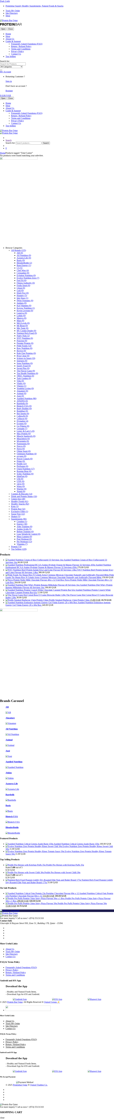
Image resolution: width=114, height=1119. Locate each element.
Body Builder (24, 408)
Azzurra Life (24, 258)
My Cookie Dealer (26, 330)
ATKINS (22, 401)
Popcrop (22, 341)
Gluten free (18, 499)
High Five (23, 293)
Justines (22, 303)
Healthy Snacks (20, 504)
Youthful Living (25, 388)
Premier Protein (25, 343)
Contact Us (16, 54)
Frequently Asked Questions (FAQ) (26, 44)
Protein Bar (18, 509)
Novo (21, 448)
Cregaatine (23, 273)
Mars (20, 320)
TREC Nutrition (25, 376)
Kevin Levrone (25, 310)
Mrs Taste (22, 328)
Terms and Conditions (20, 49)
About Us (10, 39)
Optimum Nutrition (27, 454)
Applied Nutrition (26, 398)
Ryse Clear (23, 356)
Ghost (21, 288)
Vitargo (21, 386)
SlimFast (22, 476)
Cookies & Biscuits (21, 494)
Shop (8, 16)
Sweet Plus (23, 368)
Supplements (19, 519)
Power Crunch (25, 459)
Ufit (20, 479)
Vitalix (21, 383)
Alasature (22, 391)
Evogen (22, 423)
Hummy (22, 295)
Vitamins (22, 544)
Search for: (5, 61)
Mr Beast (22, 325)
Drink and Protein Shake (24, 496)
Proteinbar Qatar (20, 1085)
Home (8, 34)
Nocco (21, 446)
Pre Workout (24, 541)
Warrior (21, 489)
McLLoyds (23, 323)
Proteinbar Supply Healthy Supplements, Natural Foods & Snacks (34, 6)
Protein (16, 546)
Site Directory (12, 13)
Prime (21, 461)
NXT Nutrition (25, 338)
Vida (20, 381)
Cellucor (22, 418)
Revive (21, 351)
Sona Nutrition (25, 363)
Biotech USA (24, 406)
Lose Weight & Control (28, 534)
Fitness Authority (26, 283)
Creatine (22, 521)
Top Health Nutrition (27, 373)
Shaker (15, 516)
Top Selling (11, 56)
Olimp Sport (24, 451)
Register (9, 91)
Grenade (22, 428)
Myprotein (23, 441)
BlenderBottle (24, 263)
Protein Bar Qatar (15, 1002)
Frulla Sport (23, 285)
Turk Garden (24, 378)
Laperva (22, 313)
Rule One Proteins (26, 353)
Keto (14, 506)
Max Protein (24, 433)
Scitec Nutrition (25, 474)
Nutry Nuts (23, 336)
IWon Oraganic (25, 300)
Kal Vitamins (24, 305)
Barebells (22, 403)
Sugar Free (18, 514)
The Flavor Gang (26, 371)
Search (9, 140)
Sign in (9, 81)
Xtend (21, 491)
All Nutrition (24, 255)
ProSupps (22, 466)
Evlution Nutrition (26, 275)
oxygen (21, 456)
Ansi (20, 396)
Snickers (22, 361)
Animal (21, 393)
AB (20, 253)
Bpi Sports (23, 413)
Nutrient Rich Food (27, 333)
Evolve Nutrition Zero (28, 278)
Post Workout (24, 539)
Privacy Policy (17, 51)
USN (20, 481)
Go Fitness (23, 426)
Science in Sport (26, 358)
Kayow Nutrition (26, 308)
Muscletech (23, 438)
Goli (20, 290)
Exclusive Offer (19, 511)
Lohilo (21, 315)
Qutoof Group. (50, 1002)
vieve (20, 484)
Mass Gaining (24, 536)
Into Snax (22, 298)
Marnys (21, 318)
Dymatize (22, 421)
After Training (24, 526)
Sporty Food (24, 366)
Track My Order (13, 10)
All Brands (18, 250)
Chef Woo (23, 270)
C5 (19, 268)
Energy (22, 524)
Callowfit (22, 416)
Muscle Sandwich (26, 436)
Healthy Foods (19, 501)
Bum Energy (24, 265)
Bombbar (22, 411)
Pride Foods (24, 346)
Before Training (25, 531)
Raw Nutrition (24, 348)
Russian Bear (24, 471)
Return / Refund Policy (21, 46)
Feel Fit (21, 280)
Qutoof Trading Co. (39, 1085)
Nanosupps (23, 443)
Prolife (22, 464)
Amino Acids (24, 529)
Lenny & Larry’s (25, 431)
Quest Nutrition (25, 469)
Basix (21, 260)
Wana (21, 486)
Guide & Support (13, 41)
